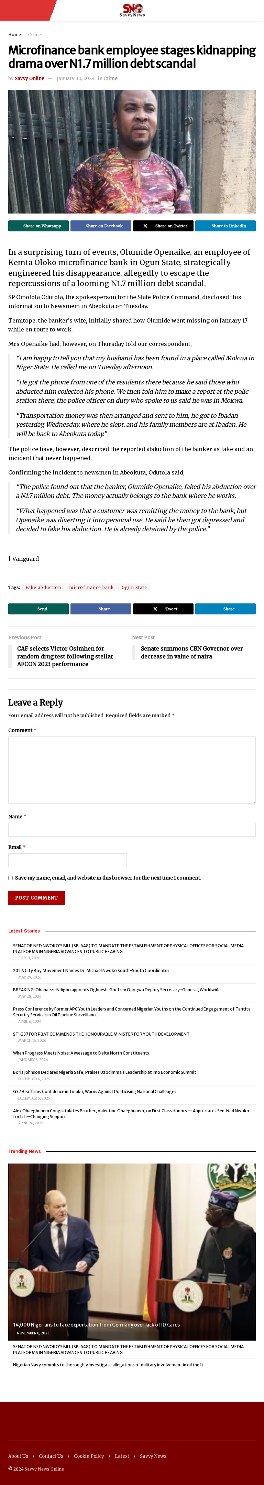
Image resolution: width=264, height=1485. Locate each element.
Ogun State (134, 587)
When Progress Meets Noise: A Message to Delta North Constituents (81, 1053)
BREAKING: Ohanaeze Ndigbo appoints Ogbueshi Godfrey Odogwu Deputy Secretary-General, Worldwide (117, 989)
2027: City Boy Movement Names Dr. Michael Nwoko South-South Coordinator (91, 970)
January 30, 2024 (76, 78)
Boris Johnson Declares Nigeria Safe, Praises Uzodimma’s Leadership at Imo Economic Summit (104, 1072)
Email (17, 847)
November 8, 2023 (33, 1333)
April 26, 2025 (30, 1123)
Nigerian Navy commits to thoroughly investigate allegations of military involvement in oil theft (108, 1364)
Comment (22, 730)
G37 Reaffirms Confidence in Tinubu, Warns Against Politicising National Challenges (94, 1091)
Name (17, 816)
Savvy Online (29, 78)
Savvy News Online (44, 1469)
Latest (122, 1456)
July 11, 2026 (29, 958)
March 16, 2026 (32, 1040)
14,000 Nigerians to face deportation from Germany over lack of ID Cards (96, 1325)
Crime (34, 34)
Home (14, 34)
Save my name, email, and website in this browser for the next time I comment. (108, 878)
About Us (18, 1456)
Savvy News (153, 1456)
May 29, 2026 (29, 977)
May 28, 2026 (29, 996)
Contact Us (51, 1456)
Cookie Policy (89, 1456)
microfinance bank (91, 587)
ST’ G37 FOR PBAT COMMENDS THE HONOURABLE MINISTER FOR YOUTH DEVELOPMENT (101, 1034)
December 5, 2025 (34, 1098)
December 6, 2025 (34, 1079)
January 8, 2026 (33, 1060)
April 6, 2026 (29, 1021)
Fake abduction (43, 587)
